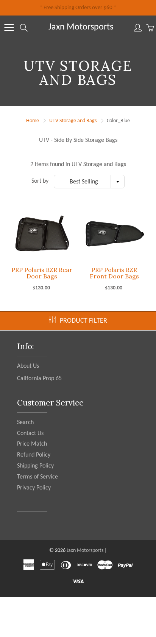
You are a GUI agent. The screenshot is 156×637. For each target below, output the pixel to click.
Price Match (32, 444)
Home (32, 121)
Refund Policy (33, 455)
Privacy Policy (34, 488)
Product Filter (83, 321)
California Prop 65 (39, 379)
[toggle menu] (9, 27)
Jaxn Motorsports (80, 27)
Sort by (39, 181)
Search (25, 422)
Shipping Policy (35, 466)
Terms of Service (37, 477)
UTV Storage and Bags (73, 121)
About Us (28, 366)
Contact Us (30, 433)
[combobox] (89, 181)
